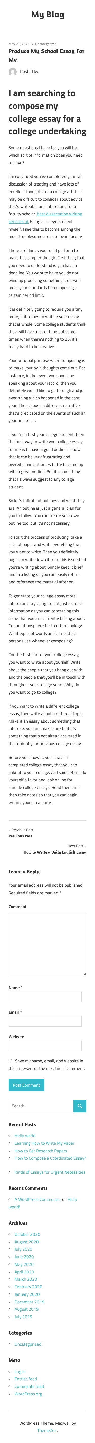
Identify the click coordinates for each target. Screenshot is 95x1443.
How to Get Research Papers (41, 1151)
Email (15, 1012)
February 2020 (28, 1286)
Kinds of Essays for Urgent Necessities (50, 1172)
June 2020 (24, 1256)
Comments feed (29, 1386)
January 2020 (27, 1294)
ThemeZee (47, 1430)
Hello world (25, 1135)
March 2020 (26, 1279)
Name (16, 987)
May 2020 (24, 1264)
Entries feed (26, 1379)
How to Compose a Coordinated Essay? (50, 1158)
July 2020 (23, 1249)
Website (16, 1036)
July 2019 (23, 1316)
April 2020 (24, 1272)
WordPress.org (28, 1394)
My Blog (47, 14)
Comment (17, 906)
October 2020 (27, 1234)
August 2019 (27, 1309)
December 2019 (30, 1302)
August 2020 (27, 1242)
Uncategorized (45, 43)
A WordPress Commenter (38, 1199)
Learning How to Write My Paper (44, 1143)
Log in (20, 1371)
